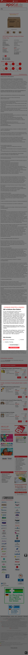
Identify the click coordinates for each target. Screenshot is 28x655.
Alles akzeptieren (14, 347)
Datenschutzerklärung (11, 326)
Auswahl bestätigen (14, 344)
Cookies (5, 327)
